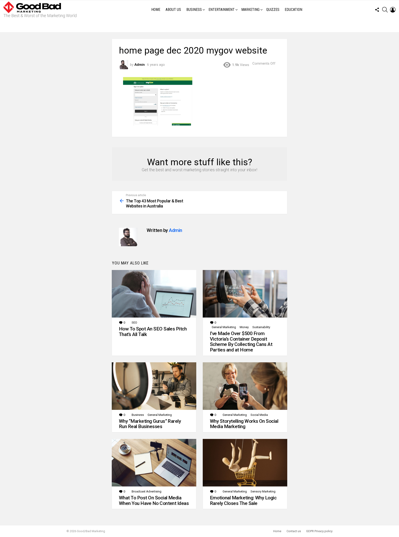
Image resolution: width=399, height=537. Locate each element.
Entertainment (222, 9)
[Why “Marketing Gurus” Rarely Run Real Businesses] (154, 386)
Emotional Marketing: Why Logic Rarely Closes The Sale (243, 500)
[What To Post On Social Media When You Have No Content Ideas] (154, 462)
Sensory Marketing (263, 491)
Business (194, 9)
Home (155, 9)
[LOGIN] (393, 9)
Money (244, 327)
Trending (200, 25)
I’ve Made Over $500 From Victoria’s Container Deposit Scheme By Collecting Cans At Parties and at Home (241, 342)
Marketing (250, 9)
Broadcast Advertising (146, 491)
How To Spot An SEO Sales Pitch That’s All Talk (153, 331)
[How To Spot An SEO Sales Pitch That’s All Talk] (154, 294)
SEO (134, 322)
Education (293, 9)
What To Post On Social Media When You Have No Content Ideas (154, 500)
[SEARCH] (385, 9)
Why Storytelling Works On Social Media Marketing (244, 423)
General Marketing (224, 327)
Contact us (294, 531)
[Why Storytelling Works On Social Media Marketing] (245, 386)
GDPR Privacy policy (319, 531)
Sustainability (261, 327)
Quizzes (272, 9)
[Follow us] (377, 9)
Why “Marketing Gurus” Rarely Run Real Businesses (150, 423)
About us (173, 9)
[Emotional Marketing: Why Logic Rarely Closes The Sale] (245, 462)
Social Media (259, 415)
